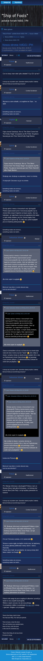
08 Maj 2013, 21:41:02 (8, 481)
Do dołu (5, 55)
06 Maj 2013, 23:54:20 (8, 127)
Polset (11, 61)
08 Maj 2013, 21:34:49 (8, 302)
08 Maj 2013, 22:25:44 (8, 516)
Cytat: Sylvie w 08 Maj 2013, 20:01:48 (17, 250)
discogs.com (30, 605)
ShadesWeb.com (26, 658)
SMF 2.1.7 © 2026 (17, 656)
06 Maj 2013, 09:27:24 (8, 97)
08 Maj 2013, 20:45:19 (8, 245)
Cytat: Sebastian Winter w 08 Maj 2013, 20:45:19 (20, 308)
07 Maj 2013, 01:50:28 (8, 153)
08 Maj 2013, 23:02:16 (8, 575)
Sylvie (22, 37)
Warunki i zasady (20, 652)
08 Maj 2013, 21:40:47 (8, 385)
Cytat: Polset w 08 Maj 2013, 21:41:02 (17, 521)
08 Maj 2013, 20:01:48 (8, 204)
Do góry (5, 639)
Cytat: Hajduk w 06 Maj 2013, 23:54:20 (17, 158)
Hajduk (12, 120)
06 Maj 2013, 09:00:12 (8, 69)
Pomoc (13, 652)
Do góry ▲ (29, 652)
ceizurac (12, 568)
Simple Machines (26, 656)
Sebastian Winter (16, 237)
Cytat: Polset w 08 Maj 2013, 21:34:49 (17, 390)
